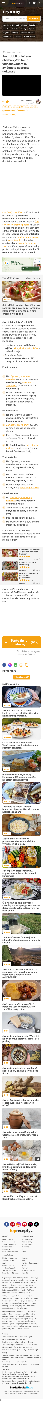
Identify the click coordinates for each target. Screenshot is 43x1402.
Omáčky (18, 36)
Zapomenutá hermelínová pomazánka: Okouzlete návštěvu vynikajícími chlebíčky (19, 841)
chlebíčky (7, 107)
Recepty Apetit (7, 1247)
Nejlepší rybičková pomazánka (13, 1319)
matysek (22, 570)
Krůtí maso (20, 1296)
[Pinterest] (12, 1224)
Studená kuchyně (27, 33)
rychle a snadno (9, 114)
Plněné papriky (21, 1311)
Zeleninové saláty (28, 1306)
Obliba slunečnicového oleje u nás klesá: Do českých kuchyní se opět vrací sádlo (18, 1377)
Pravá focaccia (15, 1287)
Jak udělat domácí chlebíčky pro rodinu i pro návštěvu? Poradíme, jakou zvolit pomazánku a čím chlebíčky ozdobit (21, 309)
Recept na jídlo (7, 1239)
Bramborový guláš (16, 1316)
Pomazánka (7, 36)
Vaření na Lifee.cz (9, 1242)
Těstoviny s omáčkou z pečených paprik (17, 1337)
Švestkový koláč (9, 1329)
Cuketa (15, 29)
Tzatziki (28, 1292)
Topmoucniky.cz (28, 1242)
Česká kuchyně (15, 1306)
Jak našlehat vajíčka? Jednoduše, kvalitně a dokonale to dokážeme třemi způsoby (19, 1167)
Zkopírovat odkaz (27, 665)
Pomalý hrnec (33, 1298)
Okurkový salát (31, 1319)
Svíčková (5, 1287)
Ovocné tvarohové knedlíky (19, 1314)
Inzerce (25, 1258)
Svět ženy (6, 1249)
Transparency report (29, 1270)
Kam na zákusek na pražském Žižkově (16, 1362)
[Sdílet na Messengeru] (10, 665)
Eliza (21, 559)
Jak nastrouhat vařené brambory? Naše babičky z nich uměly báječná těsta (20, 1071)
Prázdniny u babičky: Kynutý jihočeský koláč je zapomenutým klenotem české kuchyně (19, 777)
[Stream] (30, 1224)
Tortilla (25, 1280)
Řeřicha (13, 1285)
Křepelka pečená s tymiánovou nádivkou (17, 1347)
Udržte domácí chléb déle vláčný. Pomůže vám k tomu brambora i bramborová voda (20, 1373)
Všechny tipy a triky (33, 278)
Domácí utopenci (23, 1329)
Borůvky (15, 33)
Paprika (32, 25)
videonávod (22, 111)
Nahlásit (25, 1268)
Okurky (23, 29)
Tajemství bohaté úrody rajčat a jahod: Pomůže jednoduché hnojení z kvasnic (21, 940)
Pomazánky (17, 1278)
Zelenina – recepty (30, 1278)
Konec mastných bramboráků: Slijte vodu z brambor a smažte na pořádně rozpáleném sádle (21, 1382)
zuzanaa (22, 583)
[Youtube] (24, 1224)
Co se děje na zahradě (26, 1285)
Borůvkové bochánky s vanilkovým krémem (18, 1342)
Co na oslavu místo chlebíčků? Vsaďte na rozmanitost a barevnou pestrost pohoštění (20, 745)
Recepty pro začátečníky (11, 1301)
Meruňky (32, 29)
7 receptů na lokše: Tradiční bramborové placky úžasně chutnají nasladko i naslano (20, 809)
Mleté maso (30, 1296)
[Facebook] (6, 1224)
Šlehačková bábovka (29, 1287)
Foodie (24, 1265)
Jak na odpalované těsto (19, 1283)
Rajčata (6, 33)
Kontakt (25, 1273)
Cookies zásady (8, 1265)
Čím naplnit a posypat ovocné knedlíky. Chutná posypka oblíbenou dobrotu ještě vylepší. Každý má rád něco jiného (21, 907)
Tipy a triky (11, 12)
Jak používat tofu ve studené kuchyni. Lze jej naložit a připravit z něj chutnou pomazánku (20, 713)
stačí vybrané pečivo (28, 237)
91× (4, 102)
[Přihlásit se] (40, 3)
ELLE (24, 1249)
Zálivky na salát (19, 1290)
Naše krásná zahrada (10, 1252)
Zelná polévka (7, 1290)
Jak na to (20, 52)
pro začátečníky (9, 111)
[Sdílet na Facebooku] (4, 665)
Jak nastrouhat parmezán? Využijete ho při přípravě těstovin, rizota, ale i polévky (21, 1039)
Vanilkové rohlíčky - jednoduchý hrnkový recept (20, 1350)
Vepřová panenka (17, 1292)
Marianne (25, 1247)
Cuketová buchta (29, 1324)
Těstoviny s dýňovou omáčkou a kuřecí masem (19, 1344)
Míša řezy (32, 1321)
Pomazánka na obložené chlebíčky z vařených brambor (29, 552)
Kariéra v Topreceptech (30, 1263)
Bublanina (36, 1326)
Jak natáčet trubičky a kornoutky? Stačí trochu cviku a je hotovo (19, 1197)
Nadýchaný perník (14, 1326)
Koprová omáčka (8, 1321)
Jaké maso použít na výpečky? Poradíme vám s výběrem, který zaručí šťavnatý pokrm (18, 1007)
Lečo (4, 1326)
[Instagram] (18, 1224)
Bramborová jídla (20, 1298)
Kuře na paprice (8, 1324)
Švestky (6, 29)
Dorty (19, 1308)
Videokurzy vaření (9, 1244)
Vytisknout (21, 665)
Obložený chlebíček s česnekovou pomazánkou (28, 575)
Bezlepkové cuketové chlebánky (14, 1339)
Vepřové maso (7, 1298)
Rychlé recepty (27, 1301)
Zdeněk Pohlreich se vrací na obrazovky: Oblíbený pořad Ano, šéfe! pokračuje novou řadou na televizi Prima (21, 1357)
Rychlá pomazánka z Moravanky (28, 563)
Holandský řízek (22, 1321)
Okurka (24, 25)
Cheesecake (28, 1316)
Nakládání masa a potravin (12, 1280)
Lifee (24, 1252)
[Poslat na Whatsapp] (15, 665)
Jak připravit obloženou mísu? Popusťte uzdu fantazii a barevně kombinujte (19, 873)
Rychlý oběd (26, 1326)
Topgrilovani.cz (27, 1244)
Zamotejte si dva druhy (17, 425)
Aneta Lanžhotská (26, 101)
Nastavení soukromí (9, 1258)
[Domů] (3, 52)
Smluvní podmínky (9, 1270)
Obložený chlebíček (12, 212)
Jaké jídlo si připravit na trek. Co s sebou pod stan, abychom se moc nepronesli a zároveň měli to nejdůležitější (19, 973)
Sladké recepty (24, 1303)
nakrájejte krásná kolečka (25, 348)
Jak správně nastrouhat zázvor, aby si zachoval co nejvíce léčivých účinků (20, 1103)
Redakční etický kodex (10, 1273)
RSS (23, 1260)
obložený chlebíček (20, 107)
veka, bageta (15, 240)
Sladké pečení (29, 36)
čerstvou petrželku (29, 487)
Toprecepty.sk (27, 1239)
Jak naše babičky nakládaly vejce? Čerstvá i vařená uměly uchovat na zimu (20, 1135)
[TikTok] (36, 1224)
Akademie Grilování (11, 25)
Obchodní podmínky (9, 1268)
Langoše (19, 1324)
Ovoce (24, 1308)
